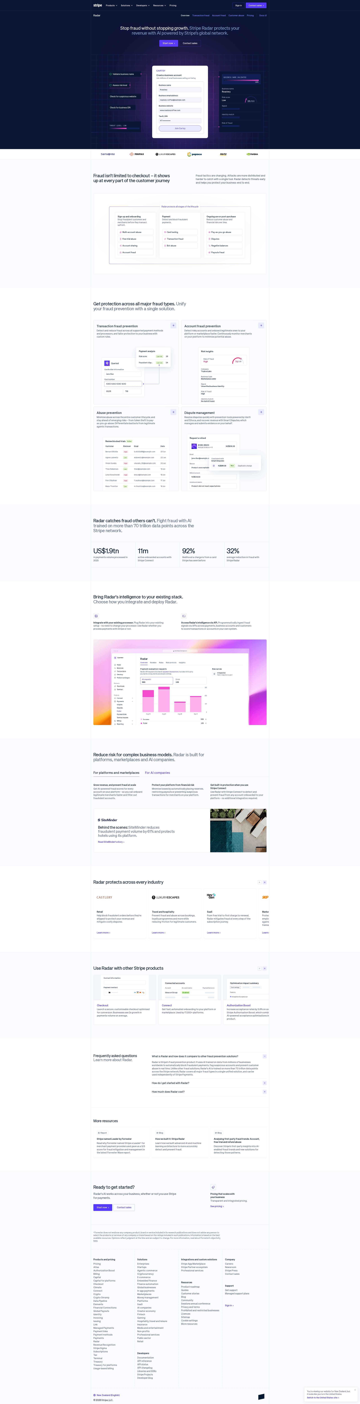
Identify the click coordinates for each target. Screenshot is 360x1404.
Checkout (98, 1284)
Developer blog (145, 1377)
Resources (158, 5)
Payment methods (102, 1334)
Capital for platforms (104, 1280)
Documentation (145, 1357)
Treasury (98, 1361)
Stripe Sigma (100, 1348)
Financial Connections (104, 1307)
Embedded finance (147, 1280)
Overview (185, 15)
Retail (140, 1341)
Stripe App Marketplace (193, 1263)
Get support (231, 1290)
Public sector (144, 1338)
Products (110, 5)
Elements (98, 1304)
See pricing (216, 1206)
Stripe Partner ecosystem (194, 1267)
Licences (185, 1313)
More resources (189, 1323)
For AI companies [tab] (157, 772)
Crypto (97, 1294)
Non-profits (143, 1331)
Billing (96, 1274)
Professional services (148, 1334)
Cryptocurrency (145, 1274)
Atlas (96, 1267)
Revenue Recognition (104, 1344)
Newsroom (230, 1267)
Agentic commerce (147, 1270)
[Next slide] (265, 882)
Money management (147, 1297)
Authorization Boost (104, 1270)
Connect (97, 1290)
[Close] (354, 1394)
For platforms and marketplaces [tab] (116, 772)
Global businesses (146, 1287)
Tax (95, 1355)
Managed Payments (103, 1328)
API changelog (144, 1367)
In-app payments (145, 1290)
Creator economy (146, 1311)
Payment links (100, 1331)
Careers (229, 1263)
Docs (261, 15)
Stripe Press (231, 1270)
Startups (141, 1267)
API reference (144, 1361)
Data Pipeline (100, 1301)
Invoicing (98, 1317)
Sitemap (185, 1317)
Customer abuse (236, 15)
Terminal (97, 1358)
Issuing (97, 1321)
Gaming (141, 1317)
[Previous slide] (260, 882)
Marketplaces (144, 1294)
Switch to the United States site (322, 1397)
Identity (97, 1314)
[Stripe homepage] (98, 5)
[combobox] (106, 1395)
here (95, 1240)
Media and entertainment (150, 1328)
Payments (98, 1338)
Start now (168, 43)
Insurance (142, 1324)
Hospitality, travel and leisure (152, 1321)
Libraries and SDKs (146, 1371)
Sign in (238, 5)
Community (187, 1300)
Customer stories (190, 1293)
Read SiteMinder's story (110, 841)
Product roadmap (190, 1286)
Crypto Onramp (101, 1297)
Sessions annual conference (195, 1303)
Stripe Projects (145, 1374)
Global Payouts (101, 1311)
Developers (141, 5)
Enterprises (143, 1263)
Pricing (173, 5)
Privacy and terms (190, 1307)
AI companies (144, 1307)
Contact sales (255, 5)
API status (142, 1364)
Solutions (125, 5)
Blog (183, 1296)
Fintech (141, 1314)
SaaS (140, 1304)
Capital (97, 1277)
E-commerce (143, 1277)
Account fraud (219, 15)
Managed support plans (237, 1293)
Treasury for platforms (105, 1365)
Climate (97, 1287)
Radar (96, 15)
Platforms (142, 1301)
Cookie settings (189, 1320)
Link (95, 1324)
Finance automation (147, 1284)
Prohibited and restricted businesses (200, 1310)
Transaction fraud (200, 15)
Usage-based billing (103, 1368)
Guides (184, 1290)
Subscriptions (100, 1351)
